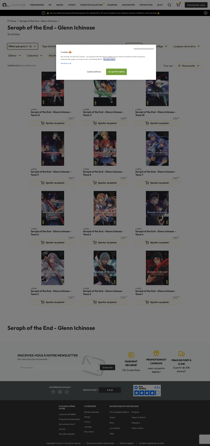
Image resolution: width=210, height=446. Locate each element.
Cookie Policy (109, 59)
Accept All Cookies (116, 72)
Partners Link (66, 63)
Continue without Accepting (144, 48)
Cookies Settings (94, 71)
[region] (106, 62)
